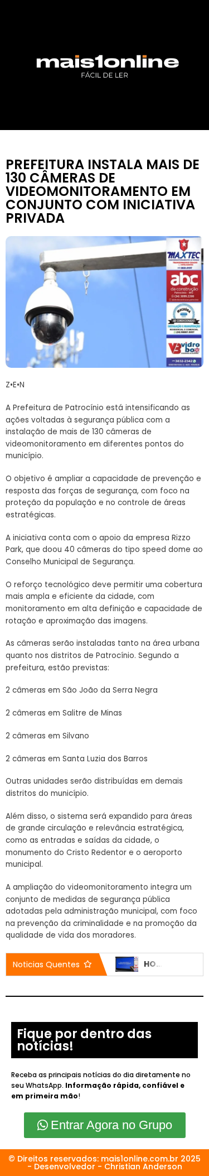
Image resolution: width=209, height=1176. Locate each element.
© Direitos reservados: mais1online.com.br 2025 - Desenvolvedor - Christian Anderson (104, 1162)
